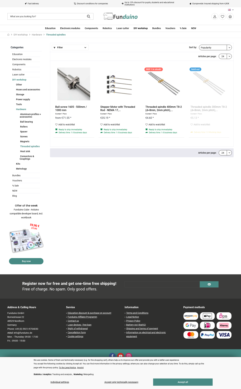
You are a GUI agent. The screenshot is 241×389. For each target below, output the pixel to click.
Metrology (21, 168)
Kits (18, 163)
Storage (20, 94)
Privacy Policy (133, 321)
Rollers (24, 126)
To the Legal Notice (67, 367)
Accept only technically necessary (121, 382)
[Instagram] (128, 356)
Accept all (183, 382)
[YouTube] (120, 356)
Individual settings (59, 382)
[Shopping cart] (230, 16)
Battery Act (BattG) (136, 324)
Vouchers (17, 180)
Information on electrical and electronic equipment (146, 334)
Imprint (80, 367)
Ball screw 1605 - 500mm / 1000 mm (71, 108)
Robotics (16, 69)
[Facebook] (112, 356)
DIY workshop (19, 79)
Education (17, 54)
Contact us (73, 321)
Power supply (23, 99)
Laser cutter (18, 74)
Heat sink (25, 151)
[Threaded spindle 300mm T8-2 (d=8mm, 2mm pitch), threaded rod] (209, 84)
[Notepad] (222, 16)
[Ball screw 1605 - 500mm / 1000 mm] (73, 84)
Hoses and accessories (28, 89)
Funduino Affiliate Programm (82, 317)
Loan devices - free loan (79, 324)
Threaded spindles (30, 146)
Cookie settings (75, 336)
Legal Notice (132, 317)
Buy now (26, 261)
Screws (24, 136)
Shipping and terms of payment (142, 328)
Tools (19, 104)
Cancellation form (77, 332)
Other (19, 84)
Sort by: (193, 47)
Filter (60, 47)
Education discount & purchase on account (89, 313)
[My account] (214, 16)
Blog (14, 195)
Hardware (21, 109)
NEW (14, 190)
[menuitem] (230, 16)
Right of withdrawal (78, 328)
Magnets (24, 141)
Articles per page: (207, 56)
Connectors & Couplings (27, 157)
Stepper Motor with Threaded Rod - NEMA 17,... (117, 108)
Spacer (23, 131)
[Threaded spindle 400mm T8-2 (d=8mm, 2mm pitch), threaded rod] (163, 84)
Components (18, 64)
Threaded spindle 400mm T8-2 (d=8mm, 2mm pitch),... (163, 108)
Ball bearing (26, 121)
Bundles (16, 175)
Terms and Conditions (137, 313)
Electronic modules (21, 59)
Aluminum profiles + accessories (30, 115)
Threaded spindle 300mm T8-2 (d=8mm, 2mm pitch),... (209, 108)
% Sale (15, 185)
